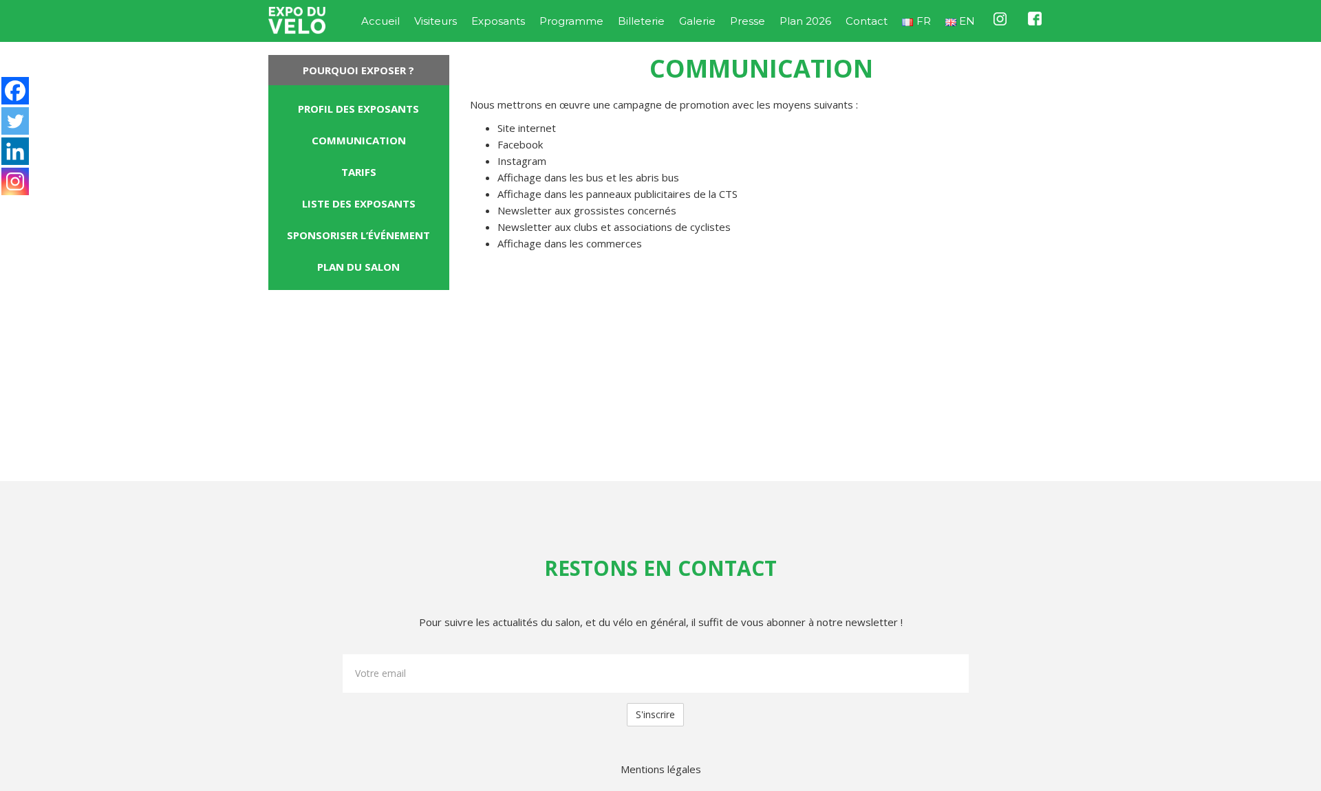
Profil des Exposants (358, 108)
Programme (571, 20)
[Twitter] (15, 121)
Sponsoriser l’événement (358, 235)
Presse (747, 20)
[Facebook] (15, 90)
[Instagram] (15, 181)
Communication (359, 140)
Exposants (498, 20)
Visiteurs (435, 20)
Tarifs (358, 172)
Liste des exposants (359, 203)
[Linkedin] (15, 151)
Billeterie (641, 20)
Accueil (380, 20)
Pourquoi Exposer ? (358, 70)
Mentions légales (661, 769)
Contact (867, 20)
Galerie (697, 20)
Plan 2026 (805, 20)
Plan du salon (358, 267)
